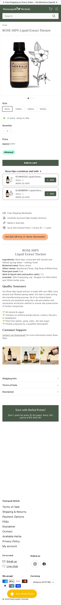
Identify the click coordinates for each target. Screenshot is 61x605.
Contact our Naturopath (14, 335)
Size (4, 103)
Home (4, 25)
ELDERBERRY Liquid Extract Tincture (29, 190)
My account (9, 546)
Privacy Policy (11, 541)
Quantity (7, 125)
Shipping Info (9, 378)
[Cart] (50, 9)
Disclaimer (8, 392)
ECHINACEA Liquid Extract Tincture (29, 176)
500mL (43, 109)
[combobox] (30, 16)
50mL (7, 109)
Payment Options (13, 516)
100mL (18, 109)
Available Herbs (11, 536)
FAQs (5, 521)
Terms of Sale (9, 385)
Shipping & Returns (14, 511)
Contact (7, 531)
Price (5, 139)
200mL (31, 109)
